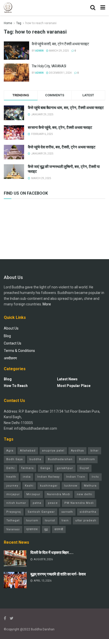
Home (8, 23)
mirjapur (13, 494)
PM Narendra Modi (79, 503)
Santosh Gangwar (41, 511)
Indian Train (75, 476)
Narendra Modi (58, 494)
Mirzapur (33, 494)
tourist (50, 520)
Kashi (29, 485)
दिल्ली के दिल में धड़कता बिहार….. (52, 552)
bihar (94, 450)
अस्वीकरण (10, 358)
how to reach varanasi (41, 23)
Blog (7, 336)
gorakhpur (65, 468)
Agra (9, 450)
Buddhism (87, 459)
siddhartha (88, 511)
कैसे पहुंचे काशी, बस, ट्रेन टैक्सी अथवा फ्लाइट (60, 44)
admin (39, 50)
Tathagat (13, 520)
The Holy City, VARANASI (49, 66)
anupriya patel (53, 450)
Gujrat (84, 468)
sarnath (67, 511)
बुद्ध (46, 529)
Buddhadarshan (60, 459)
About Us (11, 328)
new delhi (84, 494)
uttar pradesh (85, 520)
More (47, 304)
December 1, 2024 (60, 72)
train (65, 520)
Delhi (10, 468)
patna (37, 503)
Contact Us (12, 343)
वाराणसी (59, 529)
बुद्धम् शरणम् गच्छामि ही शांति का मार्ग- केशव (58, 574)
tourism (32, 520)
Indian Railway (48, 476)
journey (12, 485)
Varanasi (13, 529)
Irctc (95, 476)
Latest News (67, 379)
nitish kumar (16, 503)
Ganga (45, 468)
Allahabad (27, 450)
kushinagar (49, 485)
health (11, 476)
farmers (27, 468)
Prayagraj (13, 511)
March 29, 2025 (58, 50)
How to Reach (16, 386)
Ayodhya (77, 450)
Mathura (90, 485)
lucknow (70, 485)
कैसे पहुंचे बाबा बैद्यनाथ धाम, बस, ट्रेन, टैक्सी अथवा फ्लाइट (66, 107)
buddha (35, 459)
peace (53, 503)
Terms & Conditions (19, 351)
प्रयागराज (32, 529)
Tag (18, 23)
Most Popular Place (73, 386)
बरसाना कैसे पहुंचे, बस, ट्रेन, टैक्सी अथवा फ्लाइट (60, 127)
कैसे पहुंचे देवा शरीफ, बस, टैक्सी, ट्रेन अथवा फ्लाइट (62, 147)
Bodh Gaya (14, 459)
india (27, 476)
